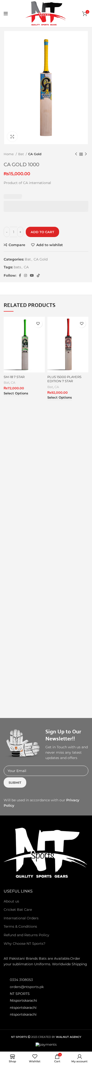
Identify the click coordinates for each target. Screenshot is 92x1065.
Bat (21, 154)
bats (17, 267)
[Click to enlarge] (12, 136)
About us (11, 901)
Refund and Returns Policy (26, 935)
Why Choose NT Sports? (24, 943)
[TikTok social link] (38, 275)
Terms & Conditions (20, 926)
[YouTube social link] (31, 275)
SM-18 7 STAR (14, 377)
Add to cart (42, 232)
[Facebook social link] (20, 275)
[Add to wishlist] (38, 323)
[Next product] (85, 154)
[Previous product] (76, 154)
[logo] (46, 853)
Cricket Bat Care (18, 909)
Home (9, 154)
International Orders (21, 918)
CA (26, 267)
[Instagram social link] (25, 275)
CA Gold (34, 154)
